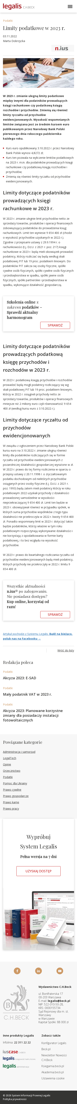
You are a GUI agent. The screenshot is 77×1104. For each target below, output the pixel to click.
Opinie (7, 764)
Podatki (8, 20)
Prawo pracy (11, 808)
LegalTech (9, 758)
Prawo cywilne (12, 789)
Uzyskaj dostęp (38, 871)
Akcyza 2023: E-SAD (19, 678)
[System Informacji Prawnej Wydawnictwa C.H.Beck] (19, 6)
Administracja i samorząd (19, 752)
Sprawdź (55, 325)
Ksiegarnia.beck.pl (52, 1066)
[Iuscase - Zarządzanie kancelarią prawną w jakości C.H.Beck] (14, 1051)
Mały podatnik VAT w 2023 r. (27, 694)
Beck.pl (46, 1049)
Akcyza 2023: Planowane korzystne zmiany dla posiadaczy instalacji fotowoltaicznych (33, 715)
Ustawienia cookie (53, 1078)
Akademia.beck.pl (52, 1072)
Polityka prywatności (14, 1099)
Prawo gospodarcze (16, 796)
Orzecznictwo (11, 771)
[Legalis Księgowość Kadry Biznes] (19, 1058)
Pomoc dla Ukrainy (15, 783)
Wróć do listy (65, 650)
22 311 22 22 (22, 1042)
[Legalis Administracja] (16, 1066)
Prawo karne (11, 802)
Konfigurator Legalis (53, 1043)
